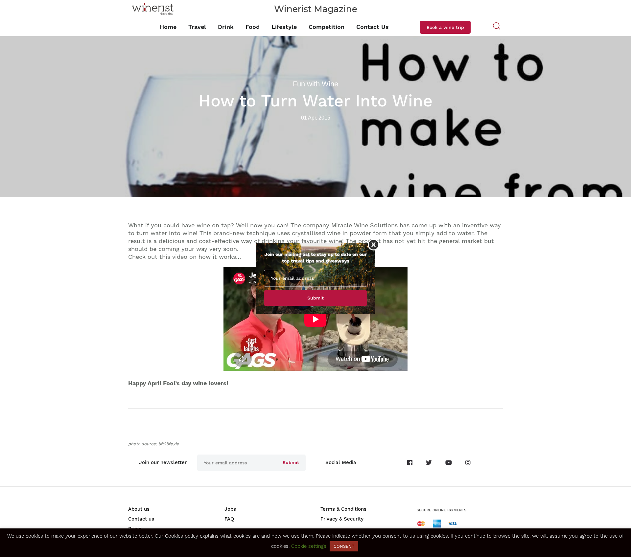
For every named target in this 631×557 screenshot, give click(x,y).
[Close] (373, 244)
